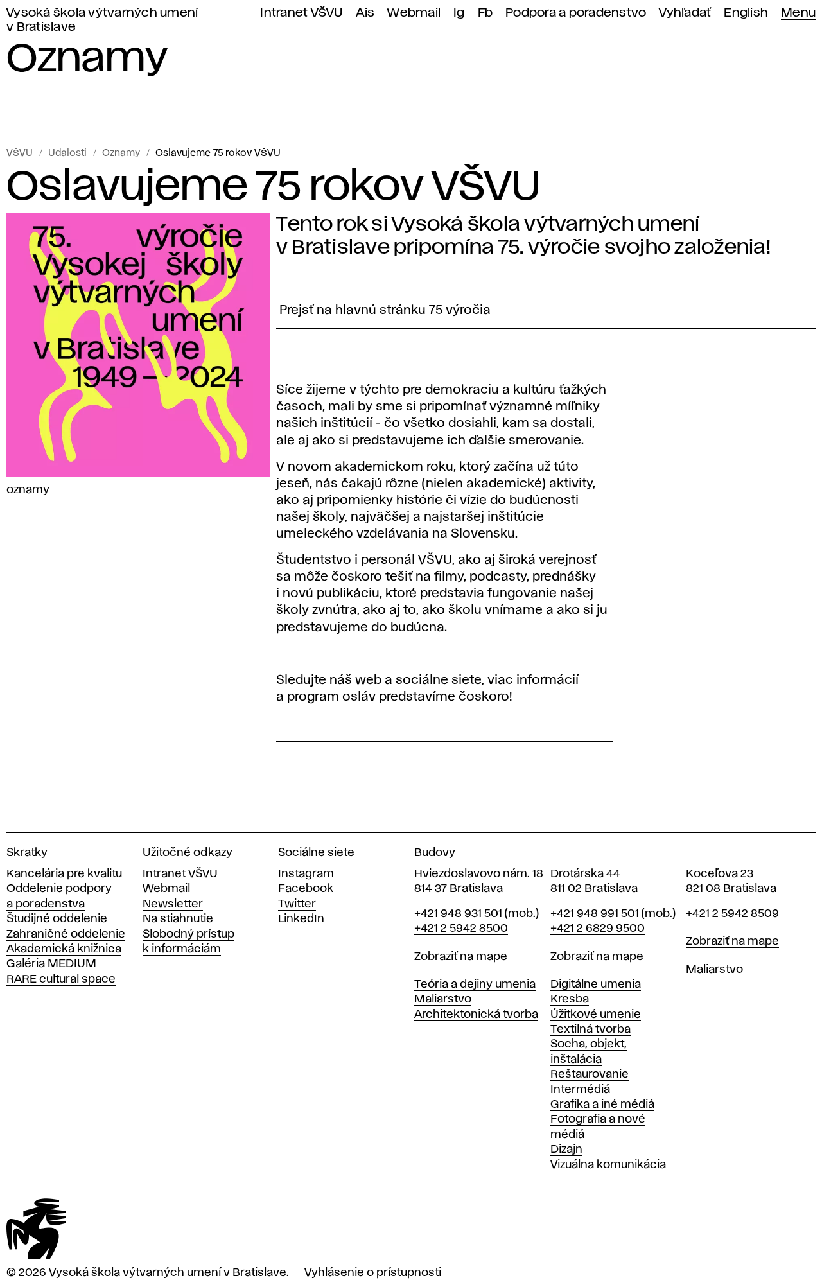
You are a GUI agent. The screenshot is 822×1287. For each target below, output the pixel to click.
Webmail (414, 13)
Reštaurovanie (589, 1074)
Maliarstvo (442, 999)
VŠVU (19, 153)
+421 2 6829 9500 (597, 929)
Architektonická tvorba (476, 1015)
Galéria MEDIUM (51, 964)
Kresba (569, 999)
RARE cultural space (61, 979)
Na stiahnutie (178, 919)
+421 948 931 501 (458, 914)
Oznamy (121, 153)
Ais (365, 13)
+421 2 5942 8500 (461, 929)
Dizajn (566, 1149)
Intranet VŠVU (301, 13)
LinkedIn (301, 919)
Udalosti (67, 153)
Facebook (305, 889)
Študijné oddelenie (56, 919)
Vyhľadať (685, 13)
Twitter (297, 904)
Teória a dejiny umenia (475, 984)
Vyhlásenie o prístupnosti (372, 1273)
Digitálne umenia (595, 984)
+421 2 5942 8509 (732, 914)
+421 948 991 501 (594, 914)
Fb (485, 13)
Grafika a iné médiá (602, 1104)
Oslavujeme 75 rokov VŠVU (218, 153)
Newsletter (173, 904)
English (746, 13)
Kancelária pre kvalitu (64, 874)
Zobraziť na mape (460, 957)
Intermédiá (580, 1090)
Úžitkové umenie (595, 1015)
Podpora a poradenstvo (575, 13)
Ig (459, 13)
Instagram (306, 874)
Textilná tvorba (590, 1029)
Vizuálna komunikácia (608, 1165)
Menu (798, 13)
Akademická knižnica (63, 949)
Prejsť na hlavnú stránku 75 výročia (386, 310)
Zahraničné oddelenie (65, 934)
